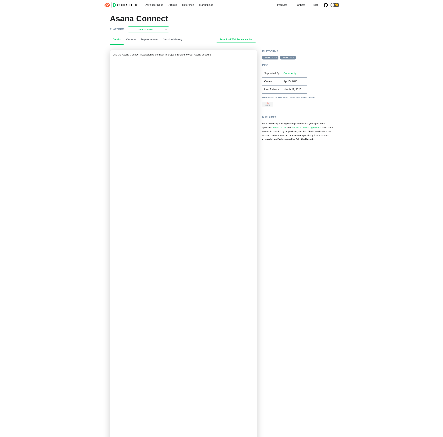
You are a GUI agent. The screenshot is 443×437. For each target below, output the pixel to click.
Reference (188, 4)
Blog (315, 4)
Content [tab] (131, 39)
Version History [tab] (173, 39)
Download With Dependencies (236, 39)
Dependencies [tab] (149, 39)
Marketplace (206, 4)
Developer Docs (154, 4)
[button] (335, 5)
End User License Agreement (306, 127)
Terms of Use (279, 127)
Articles (173, 4)
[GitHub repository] (326, 5)
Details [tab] (116, 39)
